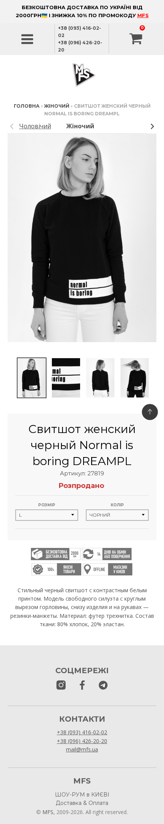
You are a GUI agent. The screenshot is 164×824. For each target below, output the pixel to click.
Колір (117, 504)
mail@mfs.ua (82, 749)
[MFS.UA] (103, 686)
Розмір (46, 504)
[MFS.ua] (82, 686)
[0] (136, 39)
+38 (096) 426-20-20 (82, 741)
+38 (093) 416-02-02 (82, 732)
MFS (143, 15)
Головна (27, 106)
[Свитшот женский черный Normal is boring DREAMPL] (32, 377)
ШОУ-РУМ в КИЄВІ (82, 794)
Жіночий (56, 106)
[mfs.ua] (61, 686)
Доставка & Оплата (82, 803)
